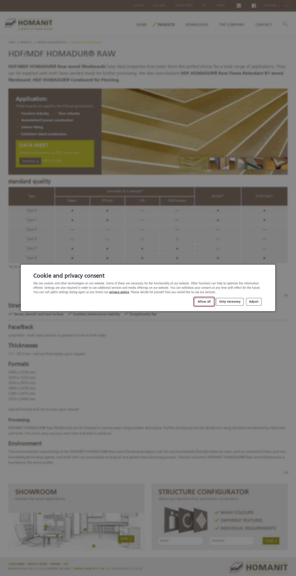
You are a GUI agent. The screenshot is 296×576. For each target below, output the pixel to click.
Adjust (253, 301)
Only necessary (229, 301)
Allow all (204, 301)
